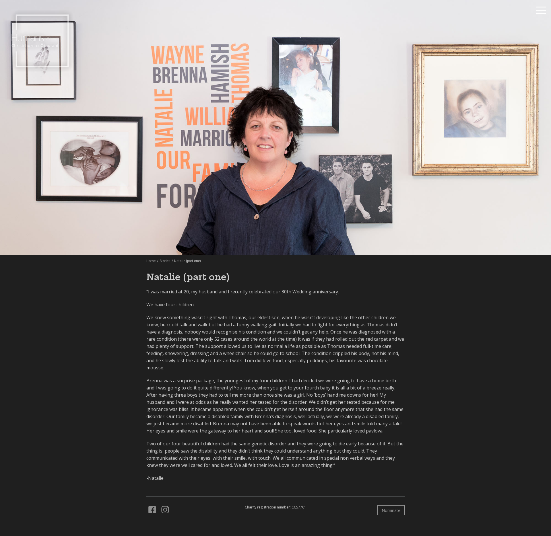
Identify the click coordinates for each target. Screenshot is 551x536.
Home (151, 261)
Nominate (391, 510)
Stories (165, 261)
